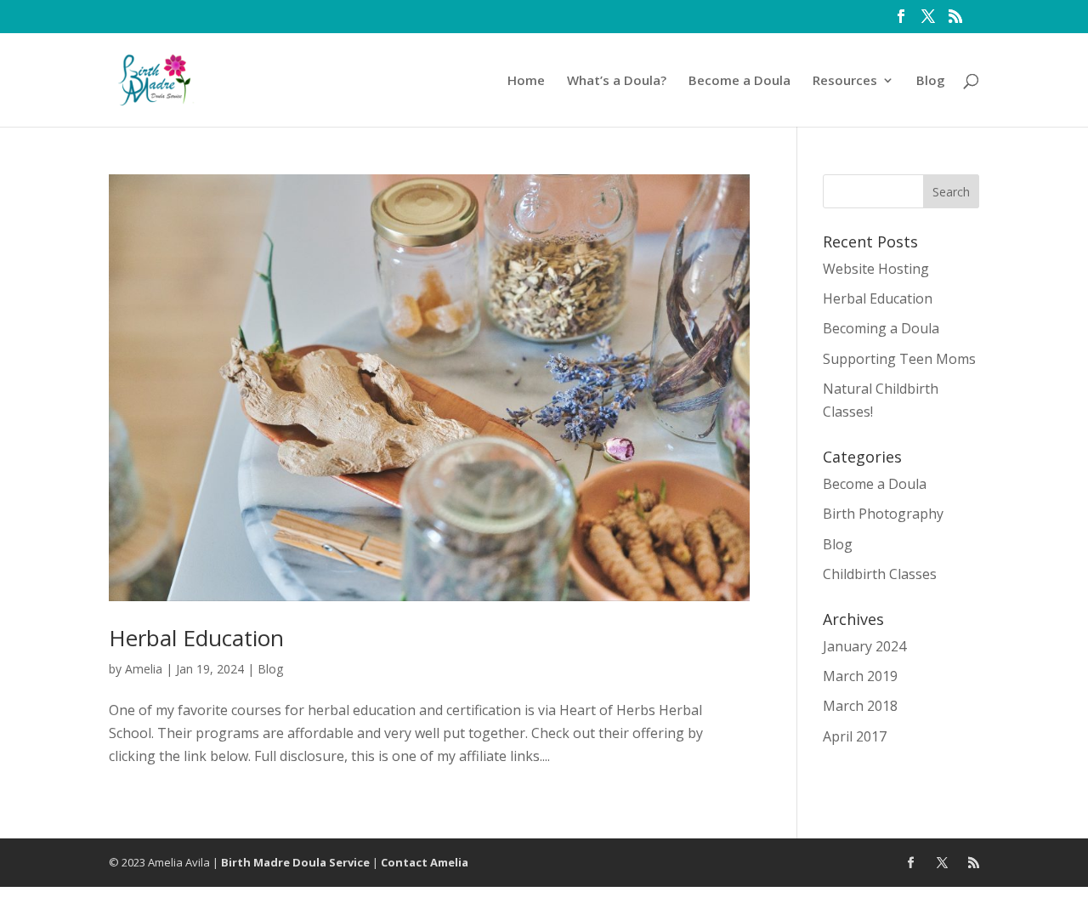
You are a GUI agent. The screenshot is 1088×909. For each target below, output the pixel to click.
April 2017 (855, 736)
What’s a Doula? (616, 81)
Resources (845, 81)
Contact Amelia (424, 862)
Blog (930, 81)
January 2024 (864, 646)
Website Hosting (876, 268)
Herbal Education (196, 637)
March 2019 (860, 676)
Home (526, 81)
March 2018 (860, 705)
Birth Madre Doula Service (295, 862)
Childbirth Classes (880, 574)
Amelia (143, 669)
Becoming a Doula (881, 328)
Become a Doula (739, 81)
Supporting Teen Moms (899, 358)
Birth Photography (883, 513)
